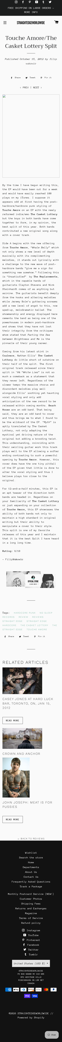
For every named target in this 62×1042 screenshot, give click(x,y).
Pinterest (32, 940)
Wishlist (31, 852)
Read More (12, 720)
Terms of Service (31, 918)
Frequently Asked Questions (31, 881)
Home (31, 862)
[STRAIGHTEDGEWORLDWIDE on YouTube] (37, 2)
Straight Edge (12, 621)
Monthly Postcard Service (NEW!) (31, 893)
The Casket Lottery (34, 625)
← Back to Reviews (31, 838)
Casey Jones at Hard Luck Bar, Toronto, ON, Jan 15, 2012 (27, 703)
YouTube (33, 935)
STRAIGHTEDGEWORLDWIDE (33, 1013)
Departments (31, 867)
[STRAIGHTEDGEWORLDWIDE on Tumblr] (44, 2)
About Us (31, 872)
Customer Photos (31, 898)
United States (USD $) (29, 963)
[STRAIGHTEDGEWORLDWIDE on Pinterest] (30, 2)
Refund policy (31, 922)
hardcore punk (25, 613)
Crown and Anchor (21, 754)
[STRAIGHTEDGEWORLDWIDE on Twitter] (50, 2)
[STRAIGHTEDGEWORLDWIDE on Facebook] (24, 2)
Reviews (38, 617)
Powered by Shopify (31, 1017)
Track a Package (31, 886)
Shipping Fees (31, 903)
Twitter (33, 949)
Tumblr (32, 954)
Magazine (31, 913)
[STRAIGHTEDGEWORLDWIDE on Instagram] (17, 2)
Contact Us (31, 876)
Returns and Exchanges (31, 908)
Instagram (32, 930)
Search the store (31, 857)
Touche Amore (37, 629)
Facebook (32, 944)
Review (23, 617)
